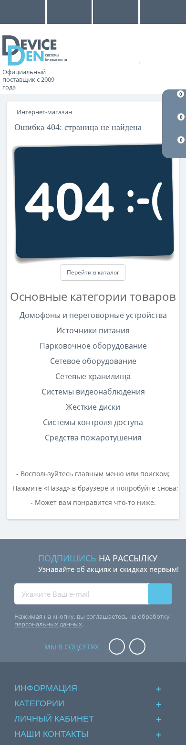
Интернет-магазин (44, 112)
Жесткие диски (93, 407)
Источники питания (93, 330)
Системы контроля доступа (93, 422)
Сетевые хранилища (93, 376)
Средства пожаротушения (93, 437)
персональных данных (48, 624)
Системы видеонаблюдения (93, 391)
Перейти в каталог (93, 272)
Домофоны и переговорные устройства (93, 315)
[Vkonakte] (137, 647)
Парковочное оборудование (93, 345)
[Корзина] (170, 58)
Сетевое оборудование (93, 361)
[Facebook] (116, 647)
